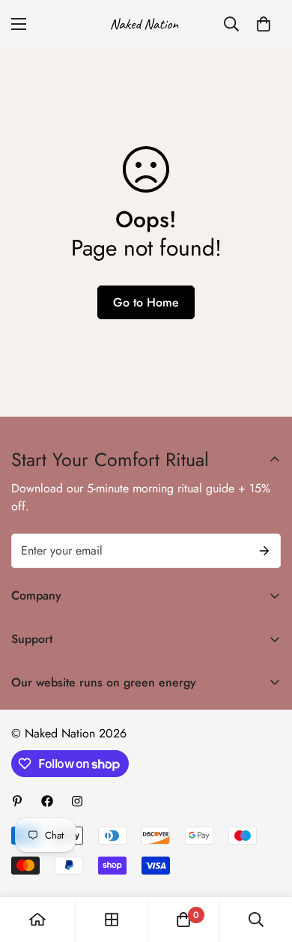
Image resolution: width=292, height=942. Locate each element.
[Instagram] (77, 801)
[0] (263, 24)
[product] (37, 920)
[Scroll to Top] (265, 863)
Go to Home (146, 302)
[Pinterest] (17, 801)
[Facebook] (47, 801)
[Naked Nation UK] (146, 24)
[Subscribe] (264, 551)
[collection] (111, 919)
